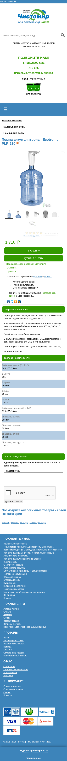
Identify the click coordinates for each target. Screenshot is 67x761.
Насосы (7, 598)
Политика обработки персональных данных (24, 627)
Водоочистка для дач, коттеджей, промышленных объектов (32, 550)
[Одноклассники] (16, 300)
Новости (7, 695)
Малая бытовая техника (15, 544)
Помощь (7, 647)
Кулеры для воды (14, 126)
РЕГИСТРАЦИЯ (37, 79)
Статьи (6, 692)
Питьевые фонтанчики (14, 586)
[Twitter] (12, 300)
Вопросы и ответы (12, 624)
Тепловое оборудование (15, 574)
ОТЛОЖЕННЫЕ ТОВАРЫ (43, 43)
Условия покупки (11, 609)
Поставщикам (10, 672)
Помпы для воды (13, 132)
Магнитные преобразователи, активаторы (24, 592)
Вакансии (8, 675)
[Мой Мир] (19, 300)
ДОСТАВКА (26, 43)
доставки (37, 276)
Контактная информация (15, 669)
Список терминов (11, 686)
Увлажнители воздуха (14, 568)
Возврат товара (11, 621)
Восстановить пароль (14, 644)
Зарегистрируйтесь (32, 236)
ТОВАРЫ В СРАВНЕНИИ (34, 46)
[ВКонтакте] (8, 300)
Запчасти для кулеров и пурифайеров (22, 559)
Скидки (6, 618)
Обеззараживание (12, 577)
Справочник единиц (13, 689)
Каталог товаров (12, 120)
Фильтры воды (10, 562)
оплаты (48, 276)
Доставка (7, 615)
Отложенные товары (13, 653)
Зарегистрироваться (13, 640)
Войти (6, 638)
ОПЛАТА (16, 43)
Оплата (7, 612)
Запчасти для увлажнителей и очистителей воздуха (28, 553)
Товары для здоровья (13, 589)
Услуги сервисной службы (16, 556)
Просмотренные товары (15, 656)
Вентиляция (9, 595)
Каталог (5, 522)
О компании (9, 666)
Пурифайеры (9, 583)
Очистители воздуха (13, 565)
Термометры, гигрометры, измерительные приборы (28, 547)
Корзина (7, 650)
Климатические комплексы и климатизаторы (25, 571)
